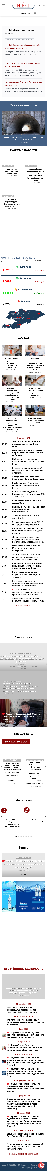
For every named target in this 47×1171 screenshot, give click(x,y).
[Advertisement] (23, 230)
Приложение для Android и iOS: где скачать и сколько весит (23, 83)
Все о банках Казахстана (23, 969)
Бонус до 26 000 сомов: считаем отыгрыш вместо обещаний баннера (23, 65)
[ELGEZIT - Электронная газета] (23, 5)
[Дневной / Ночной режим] (41, 1165)
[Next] (43, 657)
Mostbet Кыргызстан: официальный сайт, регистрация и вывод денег (22, 46)
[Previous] (4, 657)
